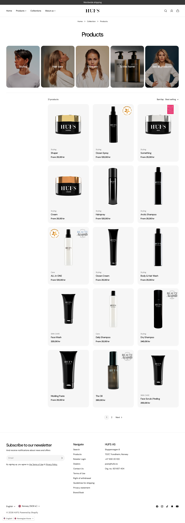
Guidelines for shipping (84, 483)
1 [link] (106, 417)
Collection (91, 21)
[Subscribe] (62, 458)
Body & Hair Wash (149, 275)
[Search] (165, 10)
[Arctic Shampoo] (158, 186)
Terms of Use (79, 473)
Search (76, 449)
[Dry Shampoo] (158, 308)
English (9, 506)
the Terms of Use (36, 464)
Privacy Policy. (51, 464)
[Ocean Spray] (113, 124)
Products (77, 454)
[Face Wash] (68, 308)
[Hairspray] (113, 186)
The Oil (99, 396)
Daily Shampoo (103, 337)
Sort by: (160, 99)
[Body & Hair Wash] (158, 247)
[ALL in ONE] (68, 247)
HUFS (16, 512)
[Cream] (68, 186)
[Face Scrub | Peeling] (158, 370)
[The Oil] (113, 370)
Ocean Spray (102, 153)
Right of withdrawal (82, 478)
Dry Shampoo (147, 337)
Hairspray (100, 214)
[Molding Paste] (68, 370)
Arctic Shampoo (148, 214)
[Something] (158, 124)
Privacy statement (81, 487)
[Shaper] (68, 124)
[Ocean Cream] (113, 247)
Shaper (54, 153)
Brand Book (78, 492)
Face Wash (56, 337)
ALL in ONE (56, 275)
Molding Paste (58, 396)
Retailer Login (79, 459)
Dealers (76, 464)
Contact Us (78, 468)
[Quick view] (85, 110)
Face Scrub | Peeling (150, 398)
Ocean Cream (102, 275)
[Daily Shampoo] (113, 308)
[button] (19, 518)
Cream (54, 214)
